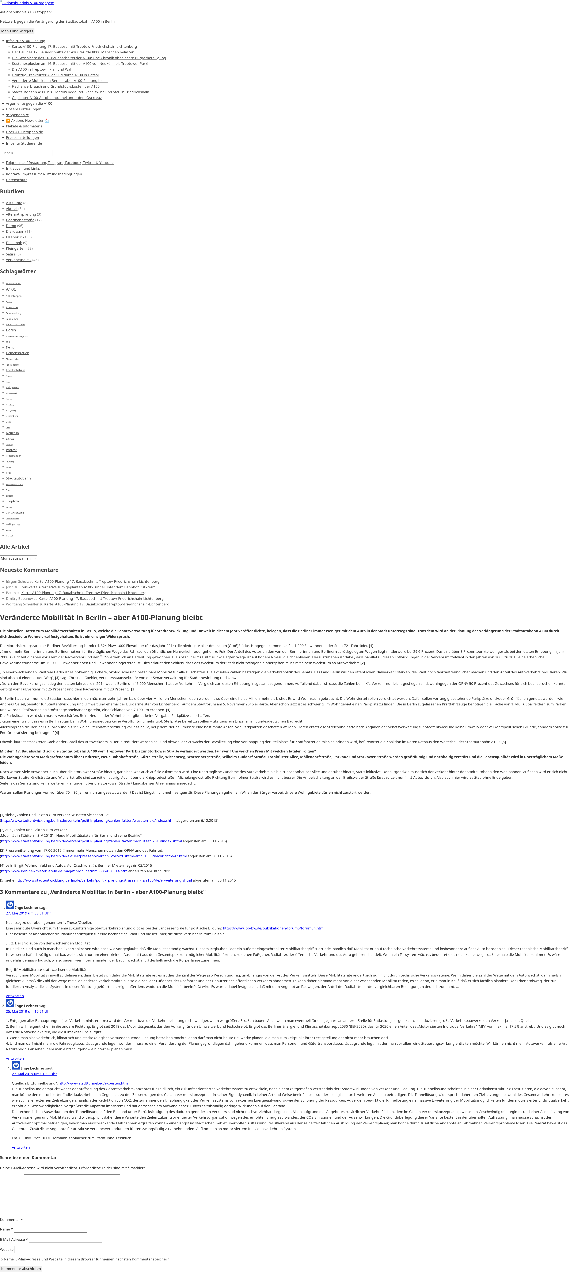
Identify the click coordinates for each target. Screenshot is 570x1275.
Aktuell (12, 208)
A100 (11, 289)
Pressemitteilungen (22, 137)
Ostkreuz (10, 439)
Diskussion (15, 231)
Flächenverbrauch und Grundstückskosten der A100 (56, 86)
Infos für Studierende (24, 143)
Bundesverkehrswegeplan (16, 336)
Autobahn (12, 307)
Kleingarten (12, 387)
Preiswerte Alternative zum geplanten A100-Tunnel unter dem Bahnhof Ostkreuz (87, 587)
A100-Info (14, 202)
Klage (8, 382)
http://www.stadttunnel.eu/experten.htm (93, 1083)
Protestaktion (13, 455)
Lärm (8, 428)
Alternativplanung (21, 214)
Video (9, 530)
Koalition (9, 399)
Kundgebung (11, 410)
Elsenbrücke (16, 237)
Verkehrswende (12, 519)
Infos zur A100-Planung (25, 40)
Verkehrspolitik (18, 259)
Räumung (10, 462)
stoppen (9, 495)
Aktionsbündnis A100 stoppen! (26, 11)
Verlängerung (13, 524)
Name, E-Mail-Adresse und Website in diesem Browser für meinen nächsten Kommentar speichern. (87, 1259)
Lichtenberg (12, 416)
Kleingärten (16, 248)
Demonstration (17, 353)
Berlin (11, 329)
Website (7, 1249)
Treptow (12, 501)
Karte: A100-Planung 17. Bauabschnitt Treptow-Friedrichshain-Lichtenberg (74, 46)
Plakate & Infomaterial (24, 126)
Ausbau (9, 302)
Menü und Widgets (17, 30)
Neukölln (12, 433)
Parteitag (9, 444)
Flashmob (14, 242)
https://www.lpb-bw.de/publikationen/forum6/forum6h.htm (273, 928)
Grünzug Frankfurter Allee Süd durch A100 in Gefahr (55, 74)
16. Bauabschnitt (13, 283)
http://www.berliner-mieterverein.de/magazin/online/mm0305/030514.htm (64, 870)
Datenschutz (16, 179)
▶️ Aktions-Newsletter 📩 (27, 120)
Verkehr (9, 507)
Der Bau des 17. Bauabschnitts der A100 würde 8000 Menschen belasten (73, 52)
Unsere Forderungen (23, 109)
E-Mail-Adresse (14, 1239)
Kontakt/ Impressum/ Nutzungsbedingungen (44, 174)
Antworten (15, 995)
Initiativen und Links (23, 168)
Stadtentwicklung (14, 484)
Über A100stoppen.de (24, 131)
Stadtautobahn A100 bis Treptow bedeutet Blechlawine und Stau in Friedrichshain (80, 91)
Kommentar (11, 1219)
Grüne (9, 376)
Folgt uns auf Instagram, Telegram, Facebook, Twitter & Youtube (60, 162)
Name (6, 1229)
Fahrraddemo (13, 364)
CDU (8, 342)
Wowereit (9, 536)
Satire (11, 254)
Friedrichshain (15, 370)
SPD (8, 472)
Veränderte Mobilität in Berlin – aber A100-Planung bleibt (60, 80)
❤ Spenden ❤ (17, 114)
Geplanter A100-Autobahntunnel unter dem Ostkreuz (57, 97)
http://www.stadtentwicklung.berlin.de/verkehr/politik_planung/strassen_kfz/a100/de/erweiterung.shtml (103, 880)
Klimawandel (11, 393)
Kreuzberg (10, 405)
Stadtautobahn (18, 478)
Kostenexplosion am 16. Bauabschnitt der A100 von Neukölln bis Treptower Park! (80, 63)
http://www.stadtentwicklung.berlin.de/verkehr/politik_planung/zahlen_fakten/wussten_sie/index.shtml (88, 820)
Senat (8, 467)
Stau (8, 490)
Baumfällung (12, 319)
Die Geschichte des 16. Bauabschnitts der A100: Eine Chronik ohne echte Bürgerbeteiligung (89, 57)
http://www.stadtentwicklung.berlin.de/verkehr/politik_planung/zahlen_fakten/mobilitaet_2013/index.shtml (91, 841)
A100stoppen (14, 296)
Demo (11, 225)
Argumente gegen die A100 (29, 103)
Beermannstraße (20, 219)
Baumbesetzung (13, 313)
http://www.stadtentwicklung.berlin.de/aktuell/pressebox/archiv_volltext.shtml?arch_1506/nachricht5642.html (94, 856)
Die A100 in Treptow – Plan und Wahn (43, 69)
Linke (8, 421)
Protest (11, 450)
